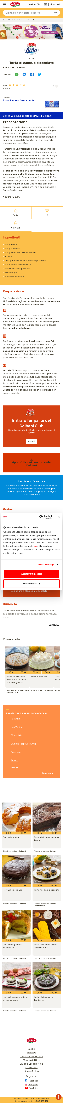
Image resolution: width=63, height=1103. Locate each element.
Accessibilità (31, 1071)
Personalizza (29, 583)
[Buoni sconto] (46, 4)
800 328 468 (42, 1101)
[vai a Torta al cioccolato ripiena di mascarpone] (16, 976)
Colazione (16, 752)
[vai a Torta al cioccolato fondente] (47, 976)
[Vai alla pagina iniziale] (31, 1041)
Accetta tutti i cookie (31, 574)
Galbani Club (35, 4)
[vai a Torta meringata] (41, 658)
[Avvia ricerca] (54, 13)
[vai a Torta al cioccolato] (16, 869)
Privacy (31, 1052)
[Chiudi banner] (59, 517)
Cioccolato (16, 735)
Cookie (31, 1048)
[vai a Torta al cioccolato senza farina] (47, 817)
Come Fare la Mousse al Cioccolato (29, 590)
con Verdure (17, 727)
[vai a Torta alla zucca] (16, 817)
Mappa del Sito (31, 1060)
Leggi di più (54, 624)
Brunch (14, 760)
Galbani (5, 20)
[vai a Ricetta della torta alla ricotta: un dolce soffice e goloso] (17, 658)
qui (35, 546)
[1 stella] (10, 85)
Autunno (15, 718)
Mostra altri (49, 773)
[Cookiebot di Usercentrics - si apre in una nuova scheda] (39, 517)
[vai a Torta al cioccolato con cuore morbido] (47, 924)
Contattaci (31, 1067)
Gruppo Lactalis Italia (31, 1063)
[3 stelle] (17, 85)
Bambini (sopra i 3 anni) (23, 743)
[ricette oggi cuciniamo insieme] (31, 32)
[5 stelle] (24, 85)
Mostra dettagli (46, 564)
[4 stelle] (20, 85)
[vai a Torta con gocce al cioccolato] (16, 924)
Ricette (11, 20)
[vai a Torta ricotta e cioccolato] (47, 869)
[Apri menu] (4, 4)
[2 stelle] (13, 85)
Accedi (31, 441)
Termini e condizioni (31, 1056)
